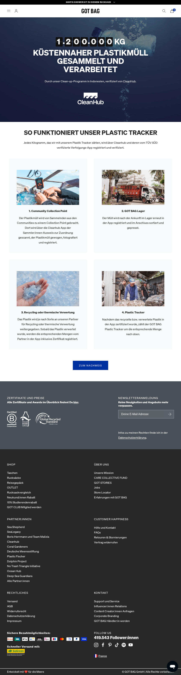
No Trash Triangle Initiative (23, 566)
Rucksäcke (14, 477)
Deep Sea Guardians (20, 576)
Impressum (14, 621)
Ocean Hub (14, 571)
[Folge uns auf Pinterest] (110, 645)
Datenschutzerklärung (132, 437)
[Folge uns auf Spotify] (124, 645)
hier (75, 402)
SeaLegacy (14, 531)
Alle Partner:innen (18, 581)
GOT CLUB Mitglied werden (24, 507)
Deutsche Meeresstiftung (23, 551)
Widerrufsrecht (16, 611)
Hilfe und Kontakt (105, 527)
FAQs (97, 532)
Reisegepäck (15, 482)
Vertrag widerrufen (106, 542)
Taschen (12, 473)
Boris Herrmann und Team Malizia (28, 536)
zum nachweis (90, 365)
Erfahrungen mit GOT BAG (110, 497)
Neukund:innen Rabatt (21, 497)
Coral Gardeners (17, 546)
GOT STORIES (103, 482)
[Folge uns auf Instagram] (96, 645)
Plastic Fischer (16, 556)
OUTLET (12, 487)
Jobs (97, 487)
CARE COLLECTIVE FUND (110, 477)
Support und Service (106, 601)
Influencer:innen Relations (110, 606)
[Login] (16, 11)
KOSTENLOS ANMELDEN (169, 414)
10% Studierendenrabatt (22, 502)
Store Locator (102, 492)
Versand (12, 601)
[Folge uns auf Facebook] (103, 645)
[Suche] (164, 11)
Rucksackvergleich (19, 492)
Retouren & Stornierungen (110, 537)
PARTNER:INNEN (19, 519)
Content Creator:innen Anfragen (114, 611)
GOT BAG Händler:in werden (112, 621)
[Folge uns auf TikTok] (117, 645)
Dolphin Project (17, 561)
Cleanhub (13, 541)
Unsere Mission (104, 473)
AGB (10, 606)
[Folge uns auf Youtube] (131, 645)
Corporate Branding (106, 616)
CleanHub (129, 81)
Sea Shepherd (16, 527)
